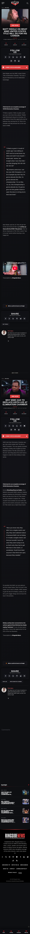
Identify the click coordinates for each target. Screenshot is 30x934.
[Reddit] (18, 60)
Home (3, 7)
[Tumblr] (20, 857)
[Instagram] (11, 60)
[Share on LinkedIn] (13, 318)
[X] (9, 57)
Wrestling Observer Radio (14, 490)
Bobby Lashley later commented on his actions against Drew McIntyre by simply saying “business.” (15, 625)
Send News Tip (6, 864)
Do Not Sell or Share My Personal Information (15, 881)
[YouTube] (24, 57)
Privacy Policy (12, 872)
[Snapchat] (15, 60)
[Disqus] (15, 752)
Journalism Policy (21, 868)
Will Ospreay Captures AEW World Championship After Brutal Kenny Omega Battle (8, 802)
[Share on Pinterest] (16, 318)
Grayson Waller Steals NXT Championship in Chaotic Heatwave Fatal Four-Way (7, 793)
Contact (12, 868)
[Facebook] (5, 57)
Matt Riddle (5, 324)
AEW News (3, 799)
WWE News (7, 7)
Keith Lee (5, 681)
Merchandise (24, 864)
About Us (5, 868)
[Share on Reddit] (20, 318)
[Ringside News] (15, 3)
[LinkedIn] (16, 57)
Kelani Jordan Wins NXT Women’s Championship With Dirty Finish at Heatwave (7, 811)
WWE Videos (4, 790)
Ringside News (16, 278)
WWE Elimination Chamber (16, 681)
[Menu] (3, 3)
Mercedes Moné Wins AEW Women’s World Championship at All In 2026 (8, 821)
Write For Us (15, 864)
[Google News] (13, 57)
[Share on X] (9, 318)
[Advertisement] (13, 212)
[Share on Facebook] (5, 318)
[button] (27, 3)
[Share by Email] (24, 318)
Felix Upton (7, 39)
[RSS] (17, 861)
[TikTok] (13, 861)
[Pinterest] (20, 57)
